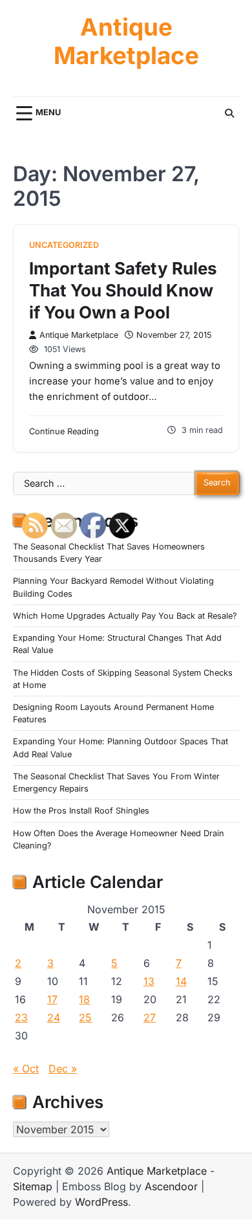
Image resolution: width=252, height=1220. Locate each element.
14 (181, 981)
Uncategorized (64, 245)
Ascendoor (171, 1186)
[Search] (229, 113)
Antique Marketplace (126, 41)
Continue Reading (64, 431)
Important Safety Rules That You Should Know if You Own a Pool (123, 290)
